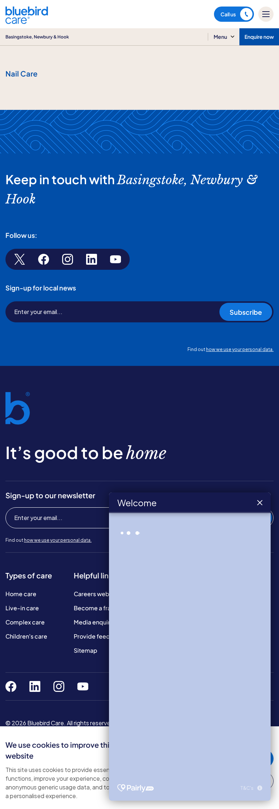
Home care (20, 594)
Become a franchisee (103, 608)
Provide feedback (99, 636)
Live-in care (22, 608)
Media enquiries (96, 622)
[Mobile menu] (266, 14)
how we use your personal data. (240, 349)
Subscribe (246, 312)
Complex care (25, 622)
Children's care (26, 636)
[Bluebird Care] (26, 21)
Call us (228, 14)
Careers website (97, 594)
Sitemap (85, 650)
